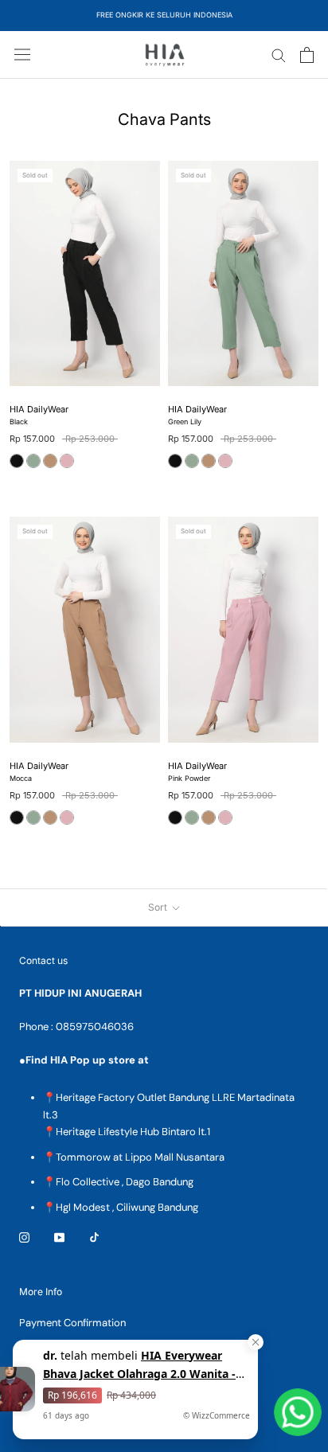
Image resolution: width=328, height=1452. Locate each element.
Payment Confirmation (72, 1322)
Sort (159, 907)
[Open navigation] (22, 54)
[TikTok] (94, 1236)
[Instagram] (24, 1236)
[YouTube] (59, 1236)
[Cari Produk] (278, 54)
